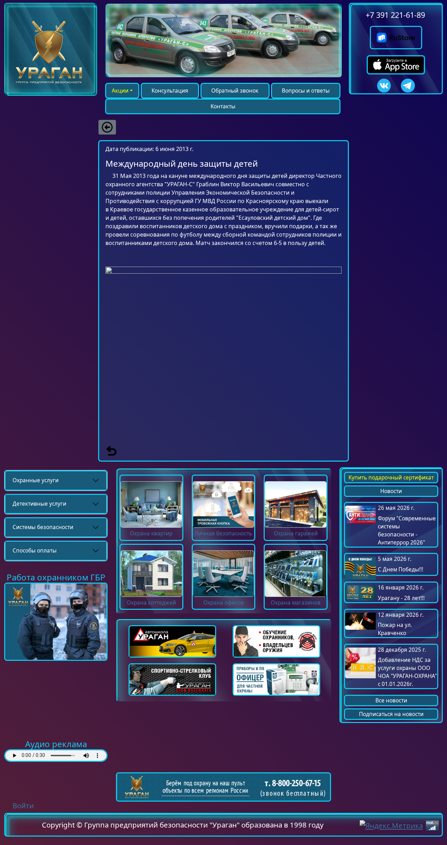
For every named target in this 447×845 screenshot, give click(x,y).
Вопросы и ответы (306, 90)
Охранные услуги (36, 480)
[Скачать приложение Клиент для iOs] (396, 61)
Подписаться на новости (391, 714)
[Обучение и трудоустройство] (56, 621)
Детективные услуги (39, 503)
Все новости (391, 700)
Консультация (170, 90)
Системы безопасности (43, 527)
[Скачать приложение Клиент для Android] (396, 35)
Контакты (223, 106)
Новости (391, 491)
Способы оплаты (35, 550)
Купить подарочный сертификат (391, 477)
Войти (23, 805)
